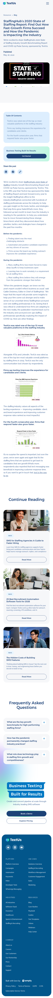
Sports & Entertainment (14, 919)
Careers (8, 949)
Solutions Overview (35, 864)
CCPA (41, 986)
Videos (30, 923)
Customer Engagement (36, 877)
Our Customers (11, 953)
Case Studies (33, 907)
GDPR (35, 986)
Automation (10, 872)
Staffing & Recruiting (35, 868)
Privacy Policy (11, 986)
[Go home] (9, 3)
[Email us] (8, 847)
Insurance (9, 911)
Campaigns (10, 868)
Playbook (31, 911)
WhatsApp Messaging (13, 889)
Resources (7, 15)
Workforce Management (37, 872)
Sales (30, 881)
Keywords (9, 877)
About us (9, 945)
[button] (47, 3)
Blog (15, 15)
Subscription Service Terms (15, 991)
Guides (30, 915)
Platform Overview (12, 864)
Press (8, 962)
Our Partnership (11, 958)
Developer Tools (11, 885)
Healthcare (10, 915)
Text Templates (33, 919)
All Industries (10, 902)
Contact (8, 966)
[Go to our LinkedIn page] (14, 847)
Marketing (31, 885)
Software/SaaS (11, 907)
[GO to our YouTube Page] (21, 847)
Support (8, 970)
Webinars (31, 928)
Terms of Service (24, 986)
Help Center (32, 932)
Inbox (8, 881)
